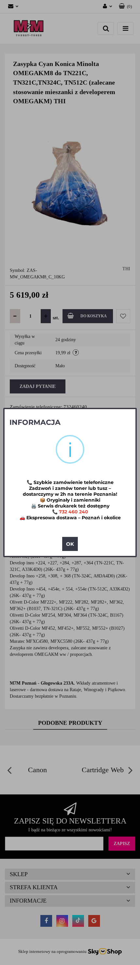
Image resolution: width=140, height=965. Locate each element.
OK (70, 544)
